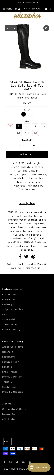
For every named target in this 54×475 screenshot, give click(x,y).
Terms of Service (13, 324)
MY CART (41, 8)
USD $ (27, 9)
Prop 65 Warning (12, 392)
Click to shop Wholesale (27, 3)
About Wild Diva (12, 347)
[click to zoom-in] (46, 28)
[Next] (14, 28)
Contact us (33, 268)
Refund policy (11, 329)
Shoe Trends (9, 371)
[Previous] (8, 28)
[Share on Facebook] (20, 257)
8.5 (35, 133)
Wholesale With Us (14, 409)
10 (44, 126)
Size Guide (9, 319)
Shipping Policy (12, 309)
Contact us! (9, 294)
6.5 (18, 133)
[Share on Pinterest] (33, 257)
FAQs (5, 314)
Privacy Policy (12, 377)
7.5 (27, 133)
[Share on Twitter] (26, 257)
